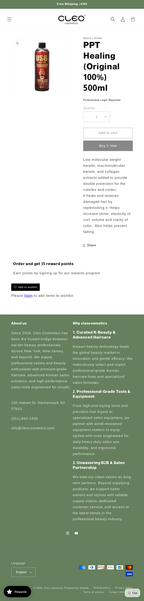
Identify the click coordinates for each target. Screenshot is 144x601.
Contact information (121, 592)
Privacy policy (124, 587)
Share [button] (91, 245)
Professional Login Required (101, 99)
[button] (9, 19)
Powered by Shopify (76, 588)
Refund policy (102, 587)
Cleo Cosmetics (54, 588)
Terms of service (93, 592)
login (28, 296)
